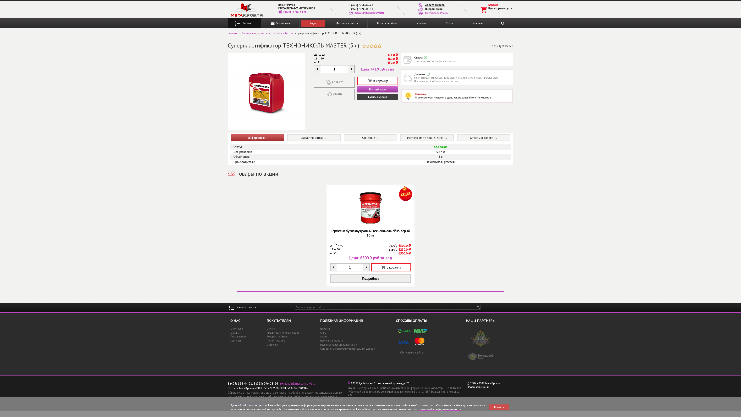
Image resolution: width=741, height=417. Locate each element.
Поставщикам (238, 336)
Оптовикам (273, 344)
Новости (421, 23)
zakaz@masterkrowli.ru (369, 12)
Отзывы (234, 332)
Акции (313, 23)
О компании (282, 23)
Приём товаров (276, 340)
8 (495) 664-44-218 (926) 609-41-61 (361, 7)
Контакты (478, 23)
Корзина (493, 5)
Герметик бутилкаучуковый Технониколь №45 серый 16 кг (370, 233)
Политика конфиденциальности (338, 344)
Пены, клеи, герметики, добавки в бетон (267, 33)
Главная (232, 33)
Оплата (271, 328)
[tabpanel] (370, 235)
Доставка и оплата (347, 23)
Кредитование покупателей (283, 332)
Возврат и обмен (387, 23)
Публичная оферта (331, 340)
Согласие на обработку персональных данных (347, 348)
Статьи (449, 23)
